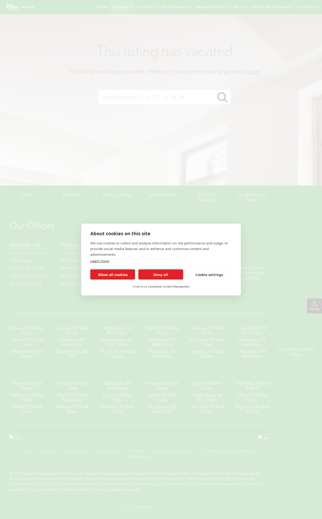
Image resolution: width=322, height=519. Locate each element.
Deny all (160, 274)
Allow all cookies (113, 274)
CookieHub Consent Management (169, 286)
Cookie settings (209, 274)
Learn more (99, 261)
